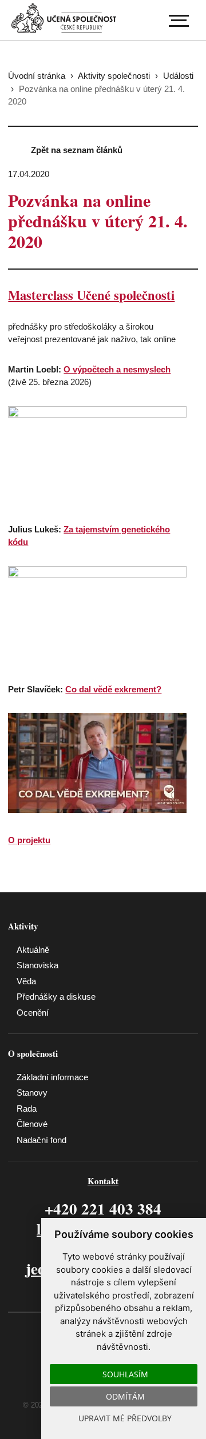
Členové (32, 1124)
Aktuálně (33, 950)
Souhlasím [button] (125, 1374)
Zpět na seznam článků (76, 150)
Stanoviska (37, 965)
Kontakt (103, 1181)
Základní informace (52, 1077)
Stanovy (32, 1092)
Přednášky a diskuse (56, 996)
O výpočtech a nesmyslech (117, 369)
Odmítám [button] (125, 1396)
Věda (26, 981)
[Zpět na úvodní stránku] (63, 18)
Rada (27, 1108)
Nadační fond (41, 1140)
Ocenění (33, 1012)
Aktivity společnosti (114, 76)
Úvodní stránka (36, 76)
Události (178, 76)
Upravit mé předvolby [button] (125, 1418)
